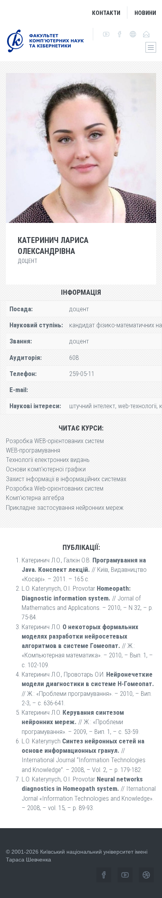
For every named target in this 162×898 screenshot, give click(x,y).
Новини (145, 12)
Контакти (106, 12)
